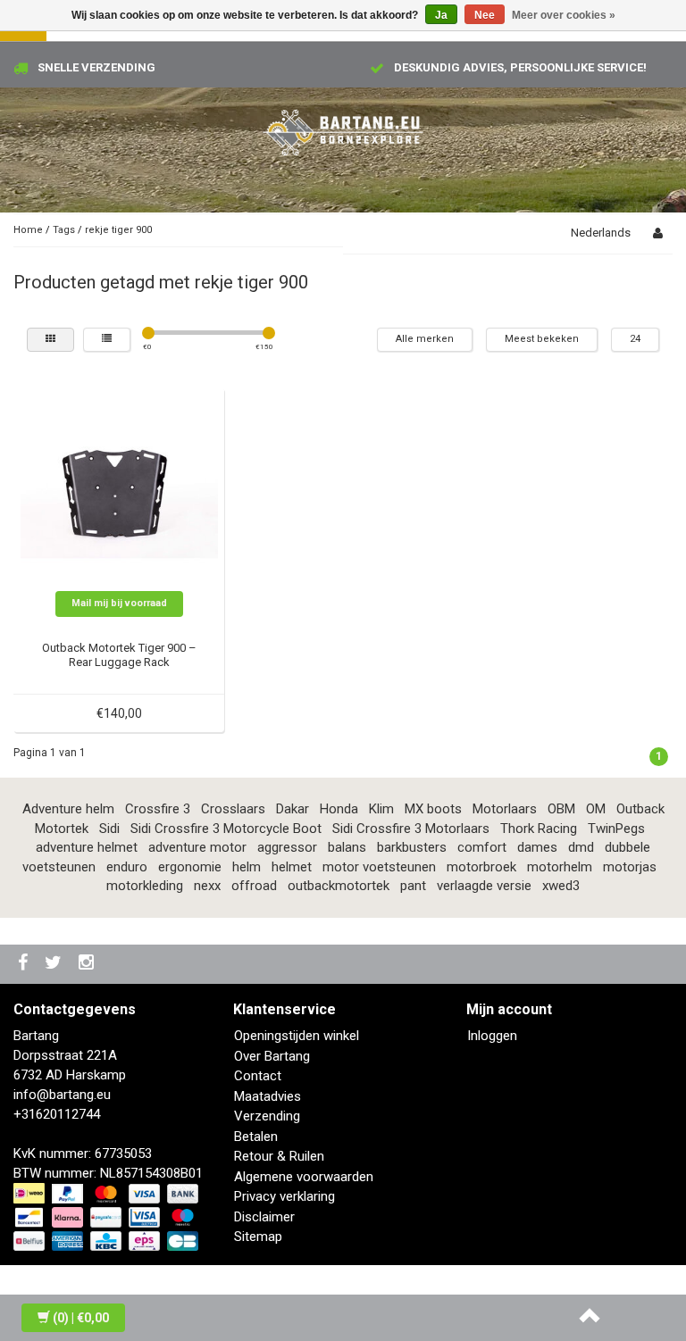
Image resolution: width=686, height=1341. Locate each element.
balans (347, 847)
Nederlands (601, 232)
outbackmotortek (338, 886)
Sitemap (258, 1237)
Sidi (109, 828)
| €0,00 (81, 1318)
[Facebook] (25, 964)
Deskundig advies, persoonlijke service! (520, 67)
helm (246, 867)
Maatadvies (267, 1096)
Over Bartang (272, 1056)
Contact (257, 1076)
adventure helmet (87, 847)
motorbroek (481, 867)
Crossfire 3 (157, 809)
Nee (484, 15)
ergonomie (190, 867)
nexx (207, 886)
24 (635, 339)
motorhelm (559, 867)
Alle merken (425, 339)
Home (28, 230)
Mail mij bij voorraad (119, 603)
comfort (481, 847)
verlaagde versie (484, 886)
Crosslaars (233, 809)
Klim (381, 809)
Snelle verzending (96, 67)
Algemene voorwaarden (303, 1177)
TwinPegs (616, 828)
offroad (254, 886)
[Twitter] (55, 964)
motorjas (630, 867)
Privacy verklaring (284, 1196)
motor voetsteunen (379, 867)
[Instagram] (88, 964)
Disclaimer (264, 1217)
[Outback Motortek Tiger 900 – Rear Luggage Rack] (119, 492)
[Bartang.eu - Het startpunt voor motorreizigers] (343, 129)
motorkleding (144, 886)
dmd (581, 847)
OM (596, 809)
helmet (292, 867)
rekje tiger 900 (118, 230)
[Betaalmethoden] (107, 1219)
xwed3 (561, 886)
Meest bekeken (542, 339)
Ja (441, 15)
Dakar (292, 809)
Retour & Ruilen (279, 1156)
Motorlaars (505, 809)
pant (413, 886)
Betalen (256, 1137)
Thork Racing (538, 828)
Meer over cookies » (563, 15)
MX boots (433, 809)
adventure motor (197, 847)
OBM (561, 809)
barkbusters (412, 847)
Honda (339, 809)
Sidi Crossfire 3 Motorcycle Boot (226, 828)
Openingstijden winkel (296, 1036)
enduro (126, 867)
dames (537, 847)
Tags (64, 230)
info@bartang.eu (62, 1095)
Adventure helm (68, 809)
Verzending (267, 1116)
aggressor (287, 847)
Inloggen (492, 1036)
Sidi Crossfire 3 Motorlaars (410, 828)
